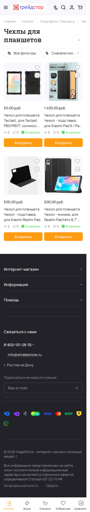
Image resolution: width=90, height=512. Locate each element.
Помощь (11, 300)
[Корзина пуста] (80, 7)
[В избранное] (37, 67)
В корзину (23, 142)
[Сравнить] (37, 75)
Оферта (52, 485)
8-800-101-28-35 (18, 344)
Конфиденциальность (21, 485)
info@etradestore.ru (25, 354)
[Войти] (71, 7)
